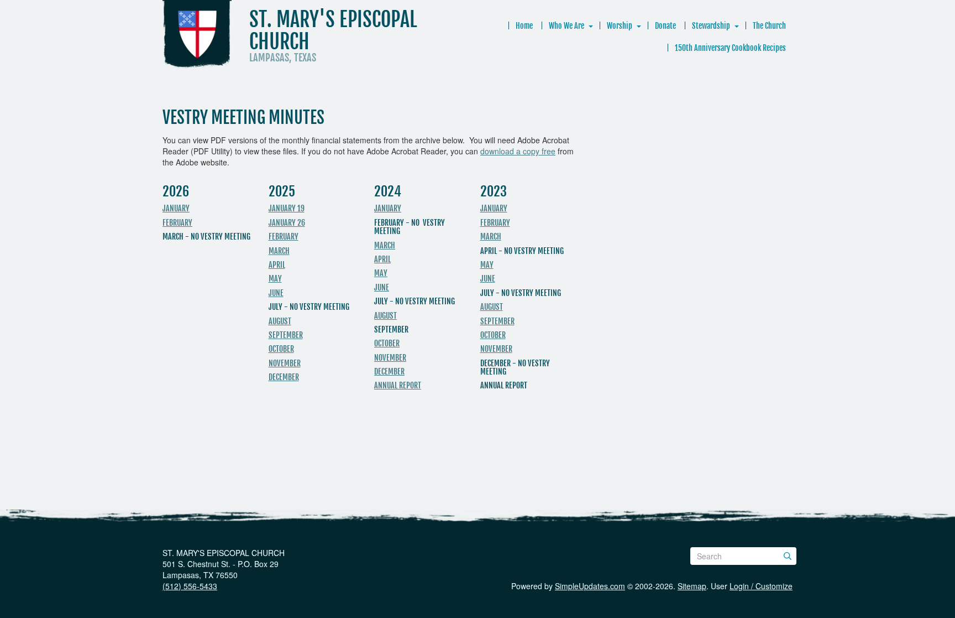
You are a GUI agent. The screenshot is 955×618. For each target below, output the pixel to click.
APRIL (277, 264)
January (176, 208)
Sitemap (692, 585)
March (279, 251)
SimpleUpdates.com (590, 585)
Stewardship (711, 25)
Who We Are (566, 25)
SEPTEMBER (497, 321)
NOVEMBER (496, 349)
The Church (769, 25)
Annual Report (397, 385)
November (285, 363)
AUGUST (491, 306)
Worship (619, 25)
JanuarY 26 (287, 222)
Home (524, 25)
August (280, 321)
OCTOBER (493, 335)
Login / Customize (761, 585)
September (286, 335)
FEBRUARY (495, 222)
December (284, 377)
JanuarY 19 (287, 208)
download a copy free (517, 151)
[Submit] (787, 556)
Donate (665, 25)
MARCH (384, 245)
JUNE (276, 293)
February (177, 222)
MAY (275, 278)
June (381, 287)
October (281, 349)
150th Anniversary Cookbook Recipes (730, 48)
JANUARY (387, 208)
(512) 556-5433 (189, 585)
